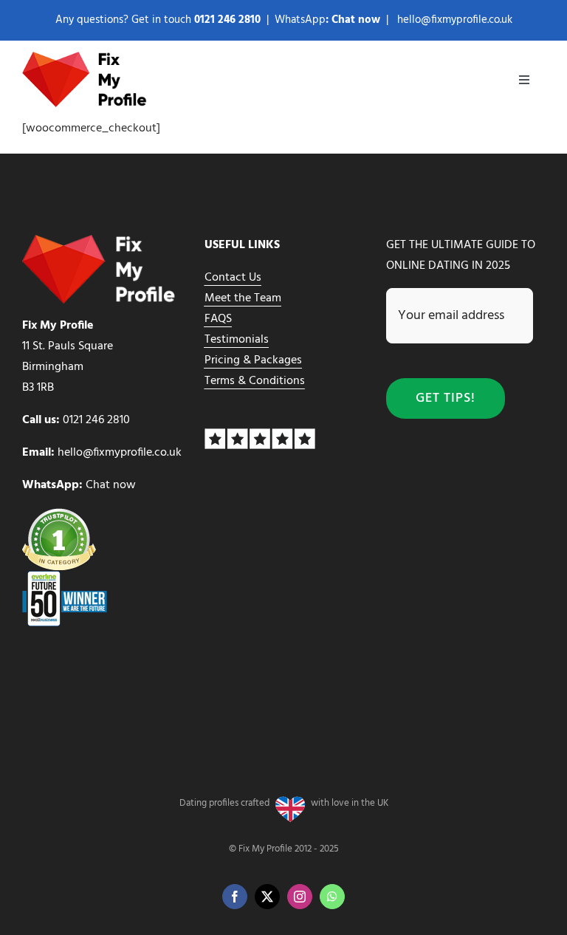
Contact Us (233, 277)
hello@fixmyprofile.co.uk (454, 20)
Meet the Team (243, 298)
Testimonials (237, 339)
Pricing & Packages (253, 360)
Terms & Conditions (255, 381)
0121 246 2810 (96, 420)
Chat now (355, 20)
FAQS (218, 319)
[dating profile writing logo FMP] (86, 57)
